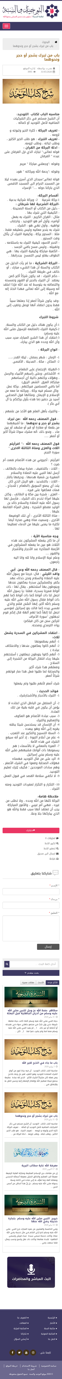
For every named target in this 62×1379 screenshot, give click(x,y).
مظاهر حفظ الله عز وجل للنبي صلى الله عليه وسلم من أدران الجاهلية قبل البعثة (32, 1012)
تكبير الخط (50, 843)
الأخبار (52, 1323)
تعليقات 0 (50, 838)
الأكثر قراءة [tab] (53, 982)
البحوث (46, 42)
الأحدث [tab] (41, 982)
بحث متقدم (33, 973)
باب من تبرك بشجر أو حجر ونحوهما (36, 1115)
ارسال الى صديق (46, 853)
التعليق (55, 913)
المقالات (23, 1323)
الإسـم (55, 885)
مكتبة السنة (49, 1328)
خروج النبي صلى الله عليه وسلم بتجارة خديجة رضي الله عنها (33, 1220)
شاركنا (24, 1334)
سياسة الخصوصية (48, 1366)
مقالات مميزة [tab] (28, 982)
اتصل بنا (51, 1339)
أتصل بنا (31, 1369)
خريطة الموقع (12, 1366)
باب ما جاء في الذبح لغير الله (40, 1062)
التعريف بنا (22, 1318)
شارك (29, 830)
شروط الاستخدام (29, 1366)
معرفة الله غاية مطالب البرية (40, 1165)
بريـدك (55, 899)
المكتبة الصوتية (48, 1334)
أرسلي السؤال (20, 1339)
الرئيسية (51, 1318)
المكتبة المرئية (20, 1328)
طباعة (52, 859)
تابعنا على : (45, 1353)
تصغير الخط (49, 848)
